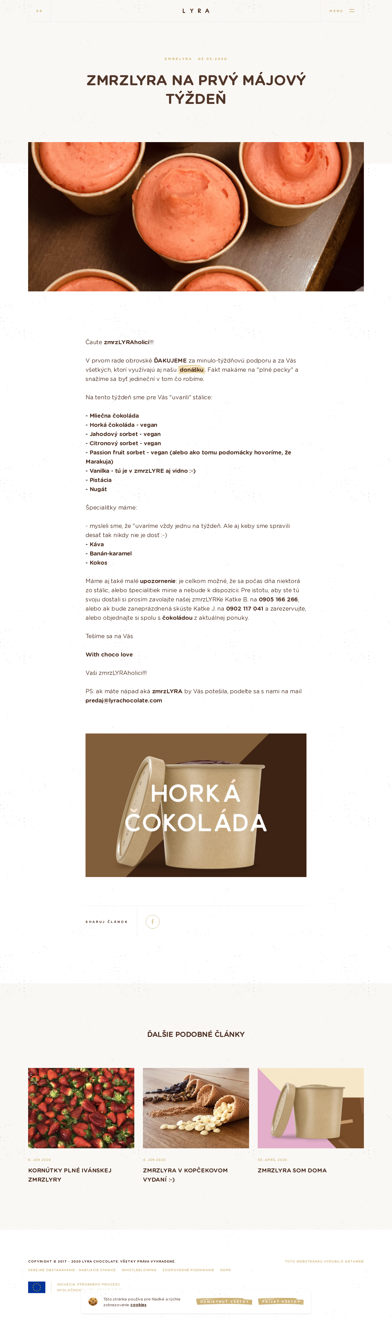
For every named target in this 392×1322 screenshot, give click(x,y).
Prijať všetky (281, 1301)
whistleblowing (139, 1270)
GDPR (225, 1270)
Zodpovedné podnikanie (188, 1270)
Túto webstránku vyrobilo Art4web (324, 1261)
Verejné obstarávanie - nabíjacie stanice (72, 1270)
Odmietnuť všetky (224, 1301)
